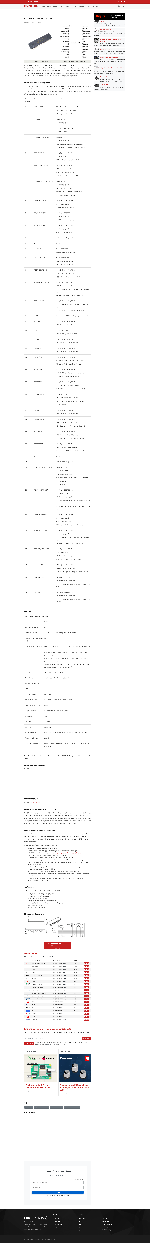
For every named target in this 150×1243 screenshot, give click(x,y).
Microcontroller (56, 1107)
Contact (36, 1)
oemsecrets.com (83, 1032)
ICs (62, 6)
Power (74, 6)
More (98, 6)
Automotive (81, 1218)
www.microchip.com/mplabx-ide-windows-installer (65, 853)
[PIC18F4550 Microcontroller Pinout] (75, 42)
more (64, 963)
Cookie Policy (58, 1227)
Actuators (90, 6)
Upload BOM (29, 1043)
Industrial (80, 1230)
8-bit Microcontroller (72, 1107)
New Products (46, 6)
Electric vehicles (106, 1227)
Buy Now (86, 963)
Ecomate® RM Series (106, 49)
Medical (80, 1227)
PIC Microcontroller (41, 1107)
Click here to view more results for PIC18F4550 (39, 957)
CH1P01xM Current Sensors (108, 85)
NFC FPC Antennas (105, 29)
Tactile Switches (105, 77)
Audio (79, 1224)
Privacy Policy (58, 1224)
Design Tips (56, 6)
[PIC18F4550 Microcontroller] (40, 42)
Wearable (104, 1218)
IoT (79, 1221)
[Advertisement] (37, 785)
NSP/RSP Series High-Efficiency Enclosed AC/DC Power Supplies (112, 68)
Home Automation (107, 1224)
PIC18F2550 (37, 802)
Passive (67, 6)
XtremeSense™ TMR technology (109, 57)
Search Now (86, 1038)
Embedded (82, 6)
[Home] (31, 6)
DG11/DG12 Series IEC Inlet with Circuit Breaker (111, 40)
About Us (29, 1)
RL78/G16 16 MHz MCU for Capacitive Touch (111, 20)
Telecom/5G (105, 1221)
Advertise (57, 1221)
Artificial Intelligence (107, 1230)
